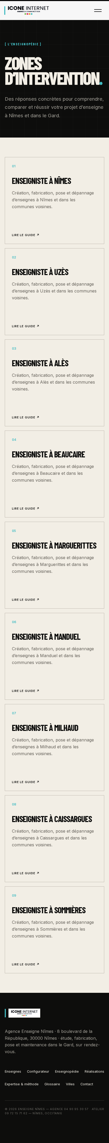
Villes (70, 1084)
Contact (86, 1084)
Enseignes (13, 1071)
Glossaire (52, 1084)
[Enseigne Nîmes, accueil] (26, 10)
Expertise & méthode (22, 1084)
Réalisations (94, 1071)
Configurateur (38, 1071)
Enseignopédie (67, 1071)
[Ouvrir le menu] (98, 10)
